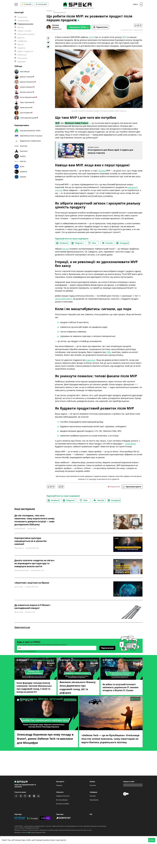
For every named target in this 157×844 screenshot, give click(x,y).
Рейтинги (22, 54)
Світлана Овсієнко (55, 26)
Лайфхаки (22, 41)
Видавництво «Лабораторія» (30, 141)
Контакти (93, 785)
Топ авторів (27, 4)
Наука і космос (24, 31)
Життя (20, 44)
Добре (151, 840)
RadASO (23, 156)
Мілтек (21, 27)
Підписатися (102, 27)
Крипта (21, 37)
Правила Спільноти (62, 796)
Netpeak (23, 177)
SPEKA (20, 826)
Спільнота (22, 17)
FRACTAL (23, 161)
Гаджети (21, 48)
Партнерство (94, 800)
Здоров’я (22, 61)
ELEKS (22, 166)
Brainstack (23, 151)
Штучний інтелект (26, 34)
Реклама (92, 796)
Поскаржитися (114, 487)
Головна (49, 11)
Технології (22, 58)
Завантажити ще (22, 627)
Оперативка (23, 20)
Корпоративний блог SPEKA (30, 131)
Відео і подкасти (25, 51)
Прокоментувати (133, 486)
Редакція (59, 785)
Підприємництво (59, 12)
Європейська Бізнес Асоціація (31, 136)
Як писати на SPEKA (62, 804)
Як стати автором (41, 4)
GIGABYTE (23, 172)
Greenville (23, 146)
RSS (91, 814)
